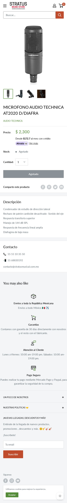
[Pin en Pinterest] (49, 186)
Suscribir (13, 454)
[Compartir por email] (61, 186)
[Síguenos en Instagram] (11, 480)
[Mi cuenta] (54, 5)
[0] (61, 6)
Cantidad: (8, 161)
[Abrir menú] (5, 6)
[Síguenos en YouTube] (18, 480)
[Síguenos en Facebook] (5, 480)
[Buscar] (60, 15)
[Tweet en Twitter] (55, 186)
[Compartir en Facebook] (43, 186)
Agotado (33, 173)
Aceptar (12, 495)
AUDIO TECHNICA (12, 120)
